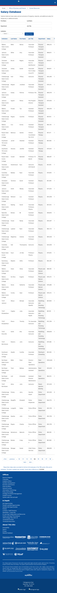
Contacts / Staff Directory (10, 510)
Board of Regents (7, 477)
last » (30, 462)
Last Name (29, 20)
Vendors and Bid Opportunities (11, 505)
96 (42, 459)
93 (31, 459)
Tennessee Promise (8, 519)
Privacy (5, 531)
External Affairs (7, 486)
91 (23, 459)
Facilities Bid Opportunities (10, 507)
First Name (3, 20)
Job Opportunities (8, 503)
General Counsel (7, 488)
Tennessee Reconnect (9, 521)
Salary (48, 39)
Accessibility (6, 527)
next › (25, 462)
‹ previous (12, 459)
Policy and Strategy (8, 492)
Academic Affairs (7, 481)
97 (46, 459)
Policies (5, 509)
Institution (3, 31)
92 (27, 459)
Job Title (29, 26)
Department (4, 26)
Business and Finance (9, 485)
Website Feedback (8, 533)
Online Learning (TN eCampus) (11, 516)
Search (4, 529)
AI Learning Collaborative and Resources (14, 514)
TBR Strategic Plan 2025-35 (10, 518)
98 (50, 459)
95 (38, 459)
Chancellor (6, 479)
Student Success (7, 495)
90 (19, 459)
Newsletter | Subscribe (9, 512)
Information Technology (9, 490)
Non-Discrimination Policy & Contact (14, 571)
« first (4, 459)
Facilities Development (9, 483)
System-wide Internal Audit (10, 497)
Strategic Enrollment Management (12, 493)
